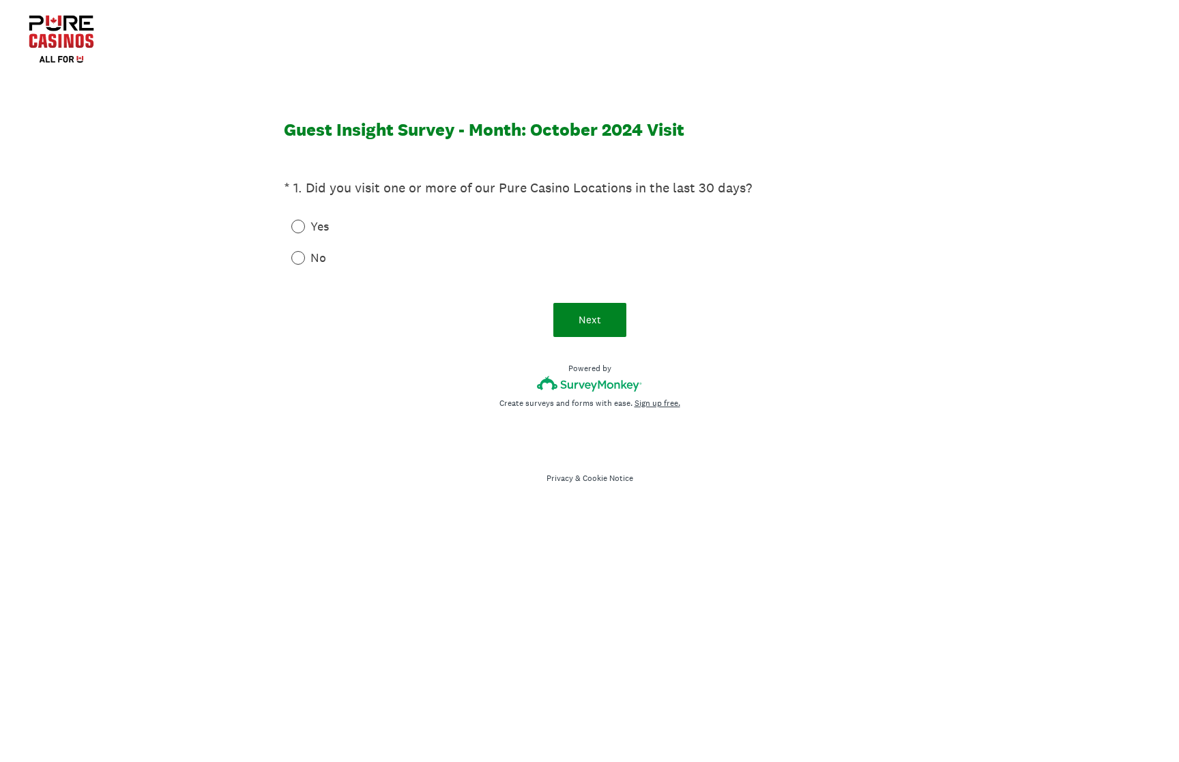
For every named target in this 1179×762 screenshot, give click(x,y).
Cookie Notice (608, 478)
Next (590, 319)
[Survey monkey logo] (589, 384)
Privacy (560, 478)
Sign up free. (657, 403)
